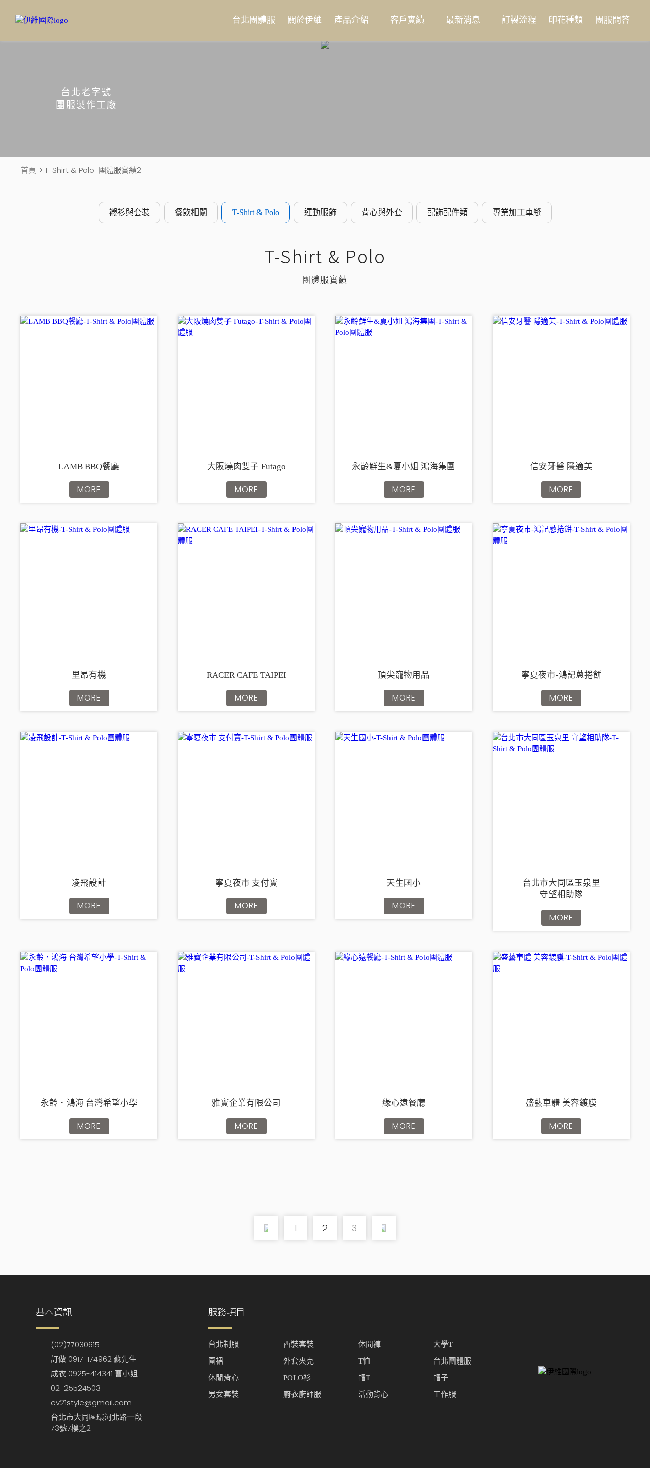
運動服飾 (320, 212)
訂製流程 (519, 20)
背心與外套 (382, 212)
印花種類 (565, 20)
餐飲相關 (191, 212)
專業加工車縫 (517, 212)
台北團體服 (253, 20)
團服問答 (612, 20)
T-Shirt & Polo (255, 212)
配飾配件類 (447, 212)
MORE (89, 489)
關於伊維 (304, 20)
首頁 (28, 170)
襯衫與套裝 (129, 212)
